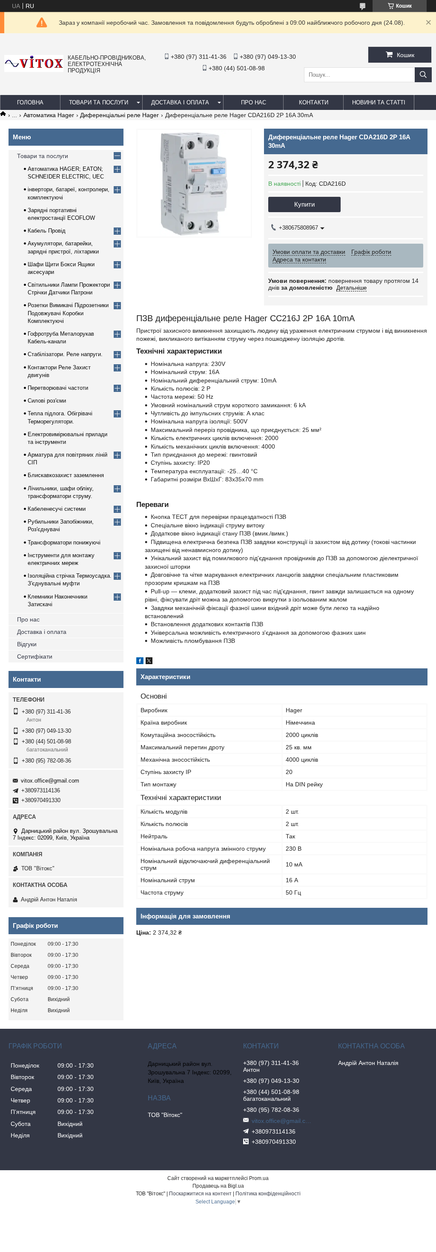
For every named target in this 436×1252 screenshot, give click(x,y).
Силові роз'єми (47, 400)
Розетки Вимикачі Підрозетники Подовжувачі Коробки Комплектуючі (68, 313)
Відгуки (27, 644)
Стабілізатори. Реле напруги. (65, 354)
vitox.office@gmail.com (50, 780)
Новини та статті (378, 102)
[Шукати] (423, 74)
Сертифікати (34, 656)
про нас (253, 102)
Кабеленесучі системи (57, 509)
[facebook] (139, 662)
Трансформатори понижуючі (64, 542)
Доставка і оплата (180, 102)
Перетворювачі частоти (58, 388)
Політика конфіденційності (268, 1194)
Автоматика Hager (48, 115)
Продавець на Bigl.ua (218, 1186)
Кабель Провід (47, 230)
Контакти (313, 102)
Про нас (28, 619)
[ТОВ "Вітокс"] (33, 69)
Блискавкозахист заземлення (66, 475)
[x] (149, 662)
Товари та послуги (98, 102)
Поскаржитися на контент (200, 1194)
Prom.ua (259, 1178)
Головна (30, 102)
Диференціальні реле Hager (119, 115)
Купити (304, 204)
